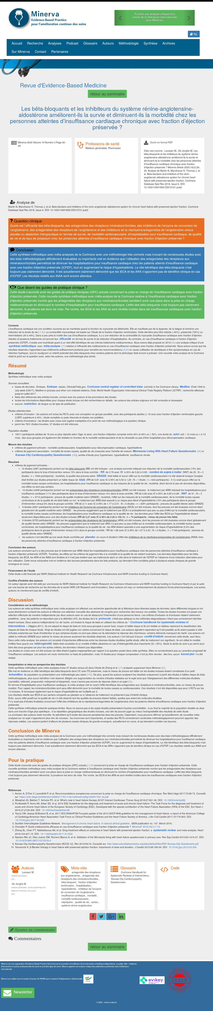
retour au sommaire (107, 93)
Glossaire (90, 43)
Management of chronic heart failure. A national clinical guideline (96, 823)
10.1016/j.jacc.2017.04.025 (29, 820)
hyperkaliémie (68, 888)
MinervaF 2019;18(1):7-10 (146, 826)
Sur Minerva (21, 51)
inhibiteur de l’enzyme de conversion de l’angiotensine (81, 890)
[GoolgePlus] (111, 916)
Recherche (35, 43)
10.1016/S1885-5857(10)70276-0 (33, 840)
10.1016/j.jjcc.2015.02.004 (183, 847)
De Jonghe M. (19, 883)
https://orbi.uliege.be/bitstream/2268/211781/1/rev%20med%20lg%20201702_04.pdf (63, 796)
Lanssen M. (28, 872)
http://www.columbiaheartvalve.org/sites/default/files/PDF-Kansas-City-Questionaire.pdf (153, 843)
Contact (40, 51)
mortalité (92, 895)
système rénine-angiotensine (76, 905)
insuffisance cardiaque (73, 895)
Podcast (72, 43)
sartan (94, 902)
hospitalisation (83, 885)
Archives (168, 43)
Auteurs (108, 43)
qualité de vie (82, 902)
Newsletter (23, 992)
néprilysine (67, 902)
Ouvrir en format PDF (161, 142)
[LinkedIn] (121, 916)
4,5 (125, 349)
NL (195, 34)
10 (89, 674)
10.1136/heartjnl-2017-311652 (56, 833)
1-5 (41, 332)
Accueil (17, 43)
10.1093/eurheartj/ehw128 (56, 810)
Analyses (54, 43)
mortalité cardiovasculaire (74, 898)
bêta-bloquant (68, 882)
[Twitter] (101, 916)
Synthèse (150, 43)
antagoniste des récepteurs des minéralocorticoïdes (80, 877)
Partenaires (59, 51)
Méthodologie (129, 43)
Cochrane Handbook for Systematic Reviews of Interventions (130, 873)
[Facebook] (93, 916)
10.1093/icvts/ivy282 (174, 800)
